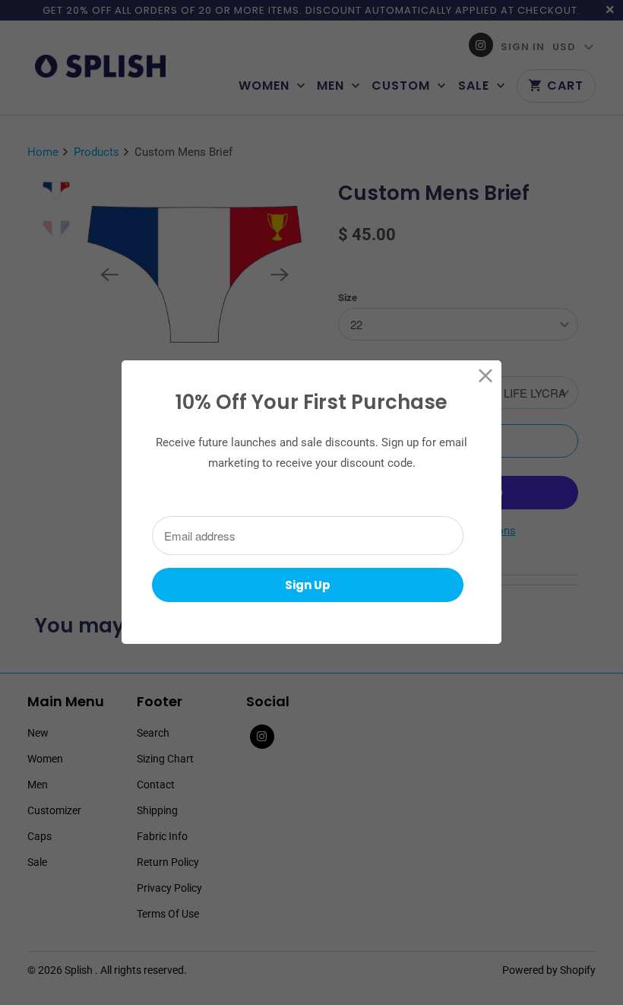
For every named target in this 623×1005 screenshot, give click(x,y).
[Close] (486, 376)
